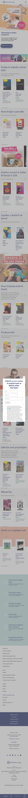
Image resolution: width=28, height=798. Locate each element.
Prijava (7, 402)
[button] (24, 377)
